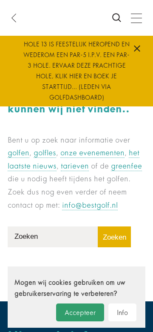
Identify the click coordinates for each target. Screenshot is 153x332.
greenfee (126, 166)
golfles (45, 152)
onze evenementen (92, 152)
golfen (18, 152)
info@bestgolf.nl (90, 205)
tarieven (75, 166)
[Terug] (17, 18)
